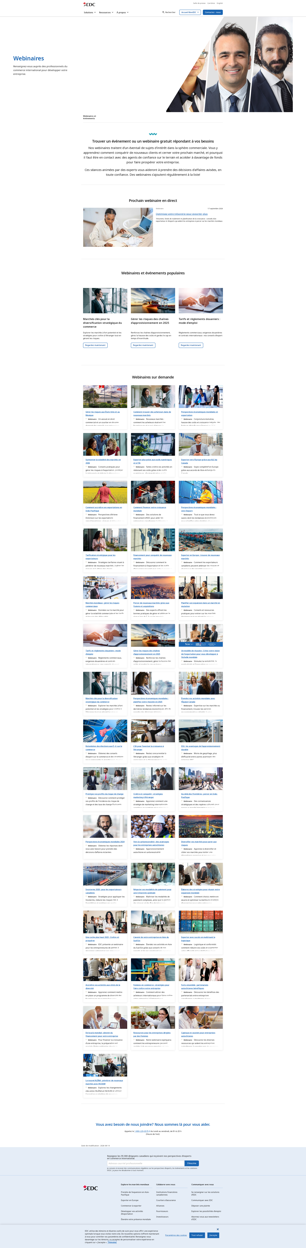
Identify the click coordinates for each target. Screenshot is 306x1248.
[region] (153, 1236)
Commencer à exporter (131, 1205)
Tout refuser (197, 1235)
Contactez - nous (213, 12)
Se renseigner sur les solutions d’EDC (205, 1193)
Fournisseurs (162, 1211)
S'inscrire (191, 1163)
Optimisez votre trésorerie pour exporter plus (182, 214)
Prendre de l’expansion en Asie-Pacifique (135, 1193)
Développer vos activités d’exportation (132, 1212)
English (220, 3)
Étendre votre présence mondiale (136, 1219)
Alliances (160, 1205)
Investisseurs (162, 1216)
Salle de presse (199, 3)
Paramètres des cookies (176, 1235)
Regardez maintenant (95, 345)
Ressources (105, 12)
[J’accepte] (217, 1229)
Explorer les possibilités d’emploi (206, 1211)
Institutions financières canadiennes (166, 1193)
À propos (121, 12)
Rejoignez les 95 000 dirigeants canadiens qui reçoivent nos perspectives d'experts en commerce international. (149, 1157)
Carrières (211, 3)
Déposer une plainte (200, 1205)
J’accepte (213, 1235)
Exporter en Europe (129, 1200)
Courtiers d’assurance (166, 1200)
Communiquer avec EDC (202, 1200)
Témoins (112, 1242)
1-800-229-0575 (141, 1131)
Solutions (88, 12)
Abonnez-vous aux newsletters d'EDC (205, 1218)
